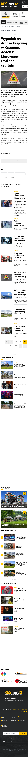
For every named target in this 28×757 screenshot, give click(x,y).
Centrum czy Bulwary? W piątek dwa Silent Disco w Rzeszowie (20, 396)
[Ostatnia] (25, 346)
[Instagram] (5, 742)
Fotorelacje (5, 488)
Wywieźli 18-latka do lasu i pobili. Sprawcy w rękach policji (20, 386)
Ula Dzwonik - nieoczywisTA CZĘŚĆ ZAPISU (19, 600)
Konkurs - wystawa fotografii (19, 609)
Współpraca (14, 720)
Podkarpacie (9, 22)
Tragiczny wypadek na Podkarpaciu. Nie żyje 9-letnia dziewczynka (21, 537)
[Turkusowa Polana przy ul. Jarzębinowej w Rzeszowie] (14, 519)
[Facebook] (8, 742)
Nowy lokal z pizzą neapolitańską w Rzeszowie (20, 546)
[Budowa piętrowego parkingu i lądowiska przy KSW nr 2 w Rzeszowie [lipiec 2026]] (14, 499)
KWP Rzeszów (20, 174)
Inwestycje (15, 22)
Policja (11, 174)
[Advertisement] (14, 427)
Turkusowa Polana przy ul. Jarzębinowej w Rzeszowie (13, 524)
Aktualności (16, 362)
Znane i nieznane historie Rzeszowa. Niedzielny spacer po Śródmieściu (20, 376)
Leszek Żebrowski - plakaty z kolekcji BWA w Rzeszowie (20, 590)
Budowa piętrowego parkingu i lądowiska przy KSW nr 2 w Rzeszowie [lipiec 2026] (13, 505)
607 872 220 (9, 700)
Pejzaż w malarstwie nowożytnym (19, 629)
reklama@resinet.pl (19, 700)
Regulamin (22, 720)
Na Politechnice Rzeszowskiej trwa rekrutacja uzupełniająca (20, 293)
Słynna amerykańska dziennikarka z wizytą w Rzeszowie (19, 197)
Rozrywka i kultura (21, 23)
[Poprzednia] (11, 342)
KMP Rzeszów (14, 177)
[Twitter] (12, 742)
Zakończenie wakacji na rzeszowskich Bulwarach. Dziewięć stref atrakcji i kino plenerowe (20, 366)
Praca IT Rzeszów (4, 726)
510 (20, 342)
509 (16, 342)
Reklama (13, 717)
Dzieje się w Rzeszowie (9, 583)
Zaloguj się (8, 161)
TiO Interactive (16, 750)
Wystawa (16, 587)
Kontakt (4, 723)
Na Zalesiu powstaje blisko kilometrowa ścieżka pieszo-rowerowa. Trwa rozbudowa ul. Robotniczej (20, 405)
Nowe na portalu (7, 358)
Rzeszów (3, 22)
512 (11, 346)
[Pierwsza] (6, 342)
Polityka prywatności (23, 717)
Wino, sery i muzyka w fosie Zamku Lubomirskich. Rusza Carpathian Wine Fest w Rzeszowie (21, 573)
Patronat (13, 723)
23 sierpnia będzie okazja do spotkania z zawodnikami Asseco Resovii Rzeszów (20, 258)
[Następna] (20, 346)
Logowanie (4, 720)
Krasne (4, 174)
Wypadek (4, 177)
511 (25, 342)
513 (16, 346)
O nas (3, 717)
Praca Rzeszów (23, 723)
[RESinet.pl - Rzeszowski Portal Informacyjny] (9, 6)
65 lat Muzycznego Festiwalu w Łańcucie (19, 619)
